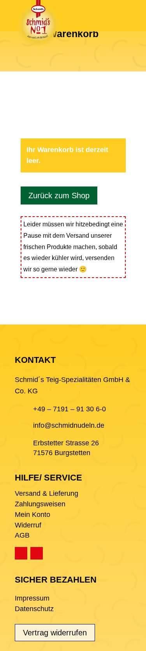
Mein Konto (32, 514)
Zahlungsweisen (40, 504)
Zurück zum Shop (59, 195)
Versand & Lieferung (46, 493)
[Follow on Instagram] (36, 553)
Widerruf (28, 525)
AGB (22, 535)
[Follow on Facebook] (21, 553)
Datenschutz (34, 609)
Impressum (32, 598)
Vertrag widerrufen (55, 632)
